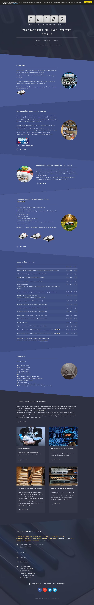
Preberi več (15, 3)
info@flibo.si (43, 45)
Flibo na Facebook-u (24, 562)
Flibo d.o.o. (57, 598)
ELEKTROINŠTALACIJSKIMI (41, 81)
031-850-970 (57, 45)
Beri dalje (23, 149)
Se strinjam (88, 2)
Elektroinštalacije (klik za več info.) (54, 165)
